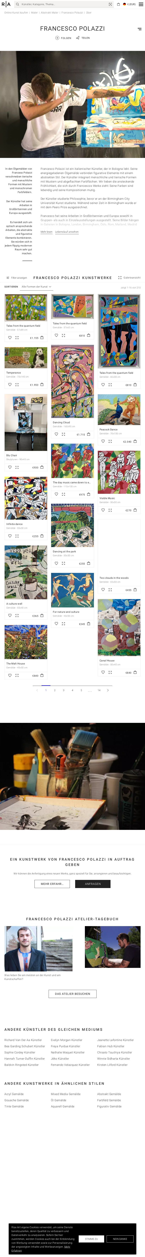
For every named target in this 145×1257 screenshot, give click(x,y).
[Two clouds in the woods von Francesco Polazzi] (119, 546)
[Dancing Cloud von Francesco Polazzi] (72, 381)
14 (99, 690)
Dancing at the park (64, 551)
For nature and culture (66, 611)
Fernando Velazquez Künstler (70, 1065)
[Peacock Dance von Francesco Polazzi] (119, 409)
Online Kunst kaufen (16, 12)
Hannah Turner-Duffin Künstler (24, 1058)
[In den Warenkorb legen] (41, 337)
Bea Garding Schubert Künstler (24, 1046)
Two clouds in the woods (114, 577)
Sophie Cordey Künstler (19, 1052)
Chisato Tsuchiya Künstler (114, 1052)
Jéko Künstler (60, 1058)
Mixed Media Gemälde (66, 1094)
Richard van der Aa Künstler (23, 1040)
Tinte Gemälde (14, 1106)
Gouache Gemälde (16, 1100)
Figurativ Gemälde (109, 1106)
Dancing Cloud (61, 422)
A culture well (14, 603)
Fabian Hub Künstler (110, 1046)
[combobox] (35, 287)
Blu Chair (11, 455)
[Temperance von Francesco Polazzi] (26, 357)
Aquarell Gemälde (62, 1106)
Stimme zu (91, 1239)
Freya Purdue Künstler (65, 1046)
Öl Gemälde (58, 1100)
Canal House (107, 660)
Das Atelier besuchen (72, 994)
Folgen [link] (63, 38)
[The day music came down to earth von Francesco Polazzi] (72, 461)
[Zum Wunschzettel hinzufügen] (9, 337)
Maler (34, 12)
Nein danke (120, 1239)
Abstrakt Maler (49, 12)
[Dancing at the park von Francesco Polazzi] (72, 525)
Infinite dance (14, 524)
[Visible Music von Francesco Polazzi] (119, 472)
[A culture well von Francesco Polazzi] (26, 572)
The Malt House (15, 663)
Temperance (13, 372)
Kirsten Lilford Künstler (112, 1065)
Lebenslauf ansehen (67, 231)
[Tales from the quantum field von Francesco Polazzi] (26, 307)
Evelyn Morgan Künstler (66, 1040)
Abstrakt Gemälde (109, 1094)
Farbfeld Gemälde (109, 1100)
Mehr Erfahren (53, 884)
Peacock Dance (109, 429)
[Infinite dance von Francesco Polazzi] (26, 498)
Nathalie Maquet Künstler (68, 1052)
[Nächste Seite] (107, 690)
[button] (141, 4)
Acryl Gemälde (14, 1094)
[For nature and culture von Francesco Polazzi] (72, 590)
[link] (110, 4)
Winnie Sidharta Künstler (113, 1058)
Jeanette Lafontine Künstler (115, 1040)
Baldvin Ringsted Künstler (21, 1065)
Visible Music (107, 498)
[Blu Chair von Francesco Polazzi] (26, 422)
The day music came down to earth (73, 482)
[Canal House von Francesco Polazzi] (119, 627)
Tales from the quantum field (23, 325)
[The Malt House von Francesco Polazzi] (26, 642)
